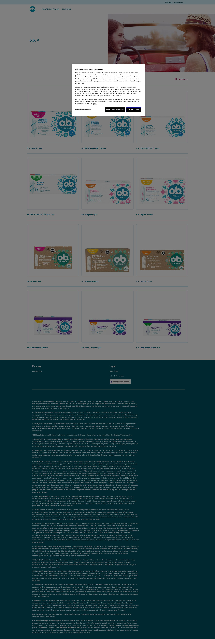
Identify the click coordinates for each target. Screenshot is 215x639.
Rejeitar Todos (134, 110)
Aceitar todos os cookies (115, 110)
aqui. (95, 103)
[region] (108, 90)
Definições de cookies (83, 109)
